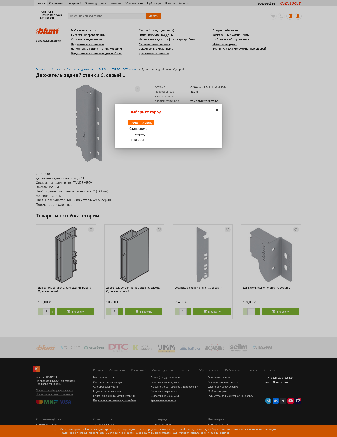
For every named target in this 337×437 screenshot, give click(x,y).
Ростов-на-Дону (140, 123)
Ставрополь (138, 128)
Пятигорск (136, 139)
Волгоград (137, 134)
